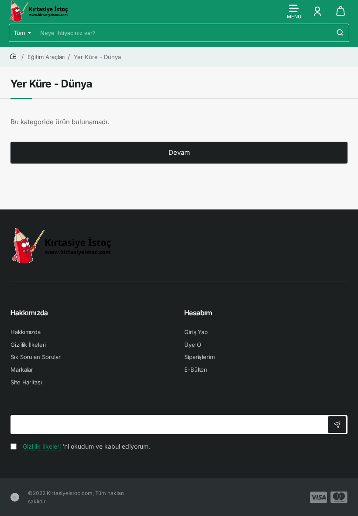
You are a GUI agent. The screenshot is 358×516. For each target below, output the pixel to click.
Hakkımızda (29, 312)
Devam (179, 152)
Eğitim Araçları (46, 56)
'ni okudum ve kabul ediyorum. (86, 446)
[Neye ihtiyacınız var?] (340, 33)
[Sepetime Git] (340, 11)
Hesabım (198, 312)
